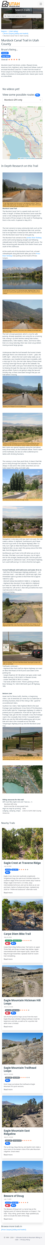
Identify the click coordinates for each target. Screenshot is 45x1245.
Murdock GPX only (10, 804)
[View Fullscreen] (5, 117)
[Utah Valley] (13, 31)
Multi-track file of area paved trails (16, 806)
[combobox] (22, 16)
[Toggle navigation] (41, 4)
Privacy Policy (25, 1240)
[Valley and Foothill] (21, 34)
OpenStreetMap (30, 158)
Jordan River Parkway (34, 238)
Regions (4, 31)
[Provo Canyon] (8, 34)
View (24, 809)
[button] (5, 109)
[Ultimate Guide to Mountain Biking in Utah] (10, 4)
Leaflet (22, 158)
